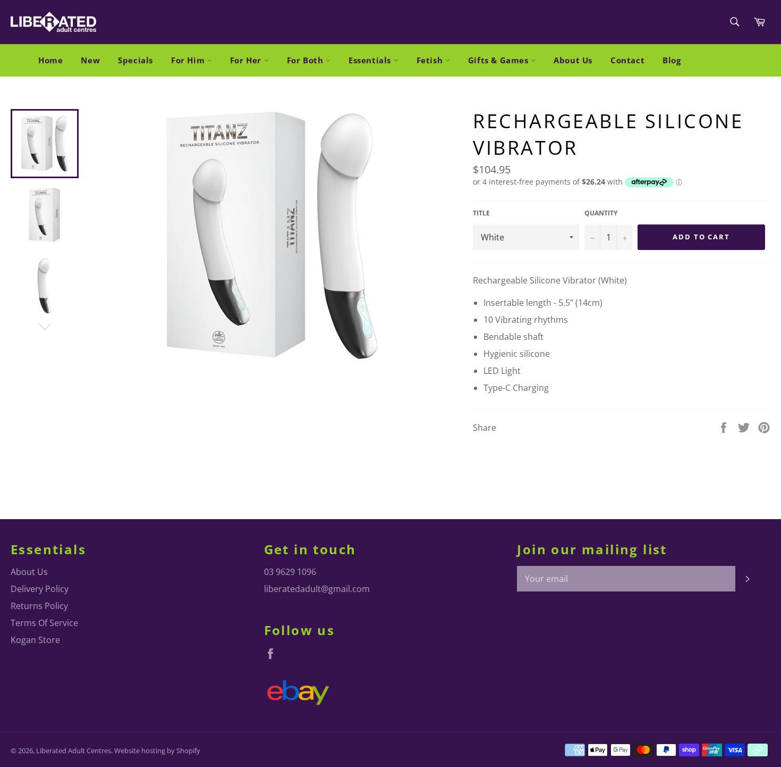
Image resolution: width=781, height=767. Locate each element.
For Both (306, 60)
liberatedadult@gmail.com (317, 589)
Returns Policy (39, 606)
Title (481, 213)
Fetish (431, 60)
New (90, 60)
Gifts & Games (499, 60)
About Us (573, 60)
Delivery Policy (40, 589)
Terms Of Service (44, 623)
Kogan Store (35, 640)
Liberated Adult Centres (73, 750)
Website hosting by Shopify (157, 750)
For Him (189, 60)
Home (50, 60)
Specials (135, 60)
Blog (672, 60)
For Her (247, 60)
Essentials (371, 60)
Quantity (600, 213)
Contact (627, 60)
